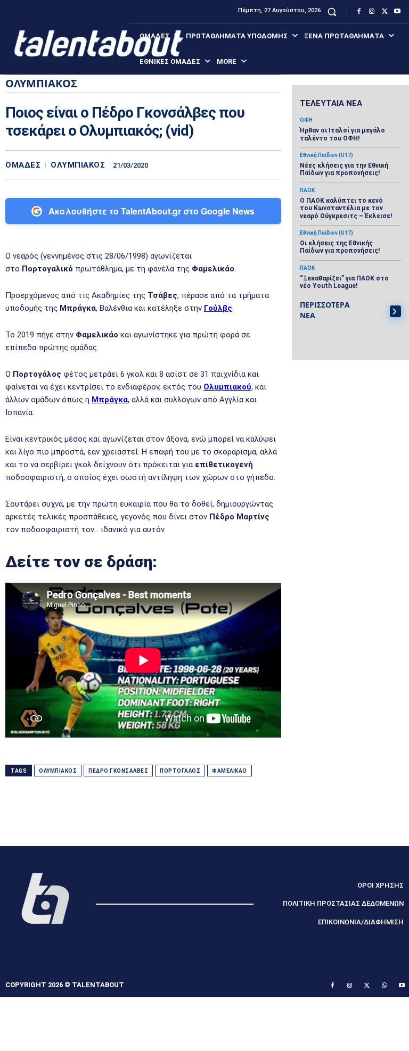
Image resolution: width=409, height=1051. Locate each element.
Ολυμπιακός (78, 165)
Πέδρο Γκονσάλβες (118, 771)
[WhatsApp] (270, 164)
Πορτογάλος (180, 771)
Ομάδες (22, 165)
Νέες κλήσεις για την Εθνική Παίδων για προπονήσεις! (344, 169)
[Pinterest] (246, 164)
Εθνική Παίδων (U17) (326, 155)
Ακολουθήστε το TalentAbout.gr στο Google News (151, 211)
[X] (384, 11)
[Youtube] (397, 11)
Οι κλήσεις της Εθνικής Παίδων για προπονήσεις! (340, 246)
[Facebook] (359, 11)
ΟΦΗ (306, 120)
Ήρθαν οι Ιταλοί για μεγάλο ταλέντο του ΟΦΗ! (342, 134)
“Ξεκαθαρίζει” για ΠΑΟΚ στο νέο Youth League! (344, 282)
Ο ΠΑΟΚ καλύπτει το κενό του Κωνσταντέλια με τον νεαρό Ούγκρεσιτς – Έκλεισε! (346, 208)
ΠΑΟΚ (307, 190)
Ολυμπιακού (227, 387)
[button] (332, 11)
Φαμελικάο (229, 771)
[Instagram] (371, 11)
